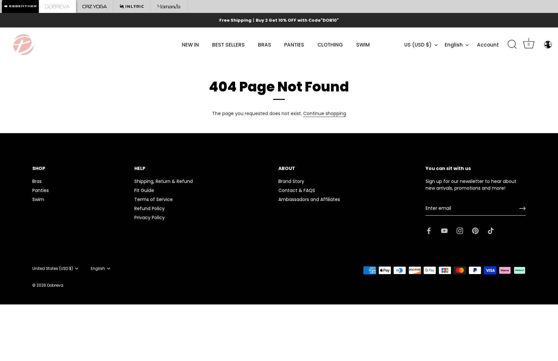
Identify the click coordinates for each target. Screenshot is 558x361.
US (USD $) (418, 45)
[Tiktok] (491, 230)
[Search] (512, 44)
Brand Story (291, 181)
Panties (40, 190)
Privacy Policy (149, 217)
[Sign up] (522, 208)
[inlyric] (131, 6)
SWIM (363, 44)
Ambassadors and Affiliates (309, 199)
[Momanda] (169, 6)
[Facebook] (429, 230)
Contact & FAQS (296, 190)
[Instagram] (460, 230)
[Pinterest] (475, 230)
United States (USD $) (52, 268)
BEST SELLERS (228, 44)
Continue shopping (324, 113)
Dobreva (55, 285)
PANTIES (294, 44)
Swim (38, 199)
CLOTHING (330, 44)
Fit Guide (144, 190)
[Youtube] (444, 230)
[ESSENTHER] (20, 6)
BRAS (264, 44)
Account (488, 44)
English (454, 45)
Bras (37, 181)
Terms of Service (153, 199)
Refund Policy (149, 208)
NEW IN (190, 44)
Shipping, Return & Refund (163, 181)
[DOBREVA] (57, 6)
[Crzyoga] (94, 6)
